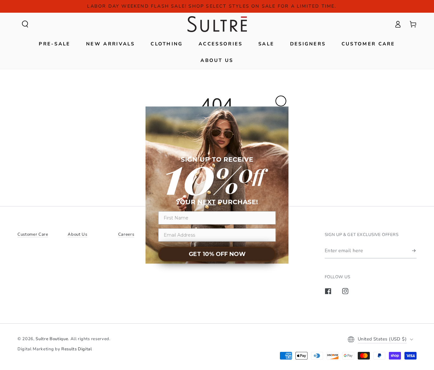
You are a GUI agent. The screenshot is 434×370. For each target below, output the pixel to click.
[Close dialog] (281, 101)
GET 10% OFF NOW (217, 254)
